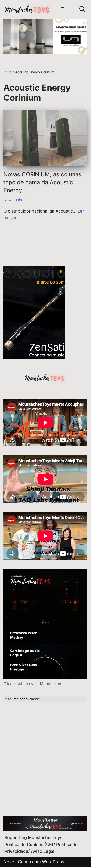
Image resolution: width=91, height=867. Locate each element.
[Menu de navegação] (62, 9)
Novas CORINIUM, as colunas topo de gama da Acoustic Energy (42, 182)
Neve (9, 861)
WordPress (53, 861)
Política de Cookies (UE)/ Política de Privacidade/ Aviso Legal (40, 848)
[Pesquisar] (82, 9)
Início (7, 72)
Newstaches (14, 199)
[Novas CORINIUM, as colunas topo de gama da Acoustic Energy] (46, 138)
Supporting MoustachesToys (33, 837)
